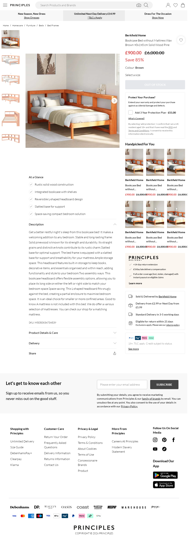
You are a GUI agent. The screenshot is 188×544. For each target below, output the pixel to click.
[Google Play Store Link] (165, 475)
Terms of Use (86, 454)
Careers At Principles (125, 441)
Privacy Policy (86, 437)
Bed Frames (53, 25)
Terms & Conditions (90, 443)
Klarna (14, 465)
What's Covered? (136, 118)
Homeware (17, 25)
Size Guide (17, 447)
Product (83, 471)
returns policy (173, 325)
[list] (73, 100)
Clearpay (16, 459)
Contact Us (51, 465)
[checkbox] (155, 112)
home (6, 25)
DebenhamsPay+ (21, 453)
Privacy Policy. (129, 406)
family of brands (151, 398)
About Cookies (87, 448)
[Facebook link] (173, 440)
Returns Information (57, 459)
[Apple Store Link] (165, 484)
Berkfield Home (135, 35)
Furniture (30, 25)
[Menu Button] (5, 5)
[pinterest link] (164, 440)
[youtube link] (155, 449)
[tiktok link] (164, 449)
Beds (41, 25)
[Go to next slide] (114, 101)
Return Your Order (56, 437)
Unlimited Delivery (22, 441)
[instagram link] (155, 440)
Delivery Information (57, 453)
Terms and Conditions (138, 130)
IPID (170, 127)
